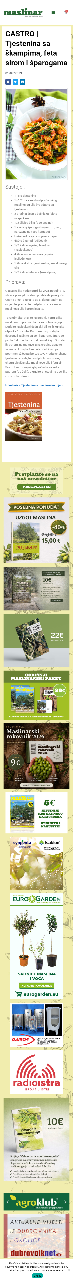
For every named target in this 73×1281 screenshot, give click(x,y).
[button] (53, 12)
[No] (68, 1270)
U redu (37, 1275)
